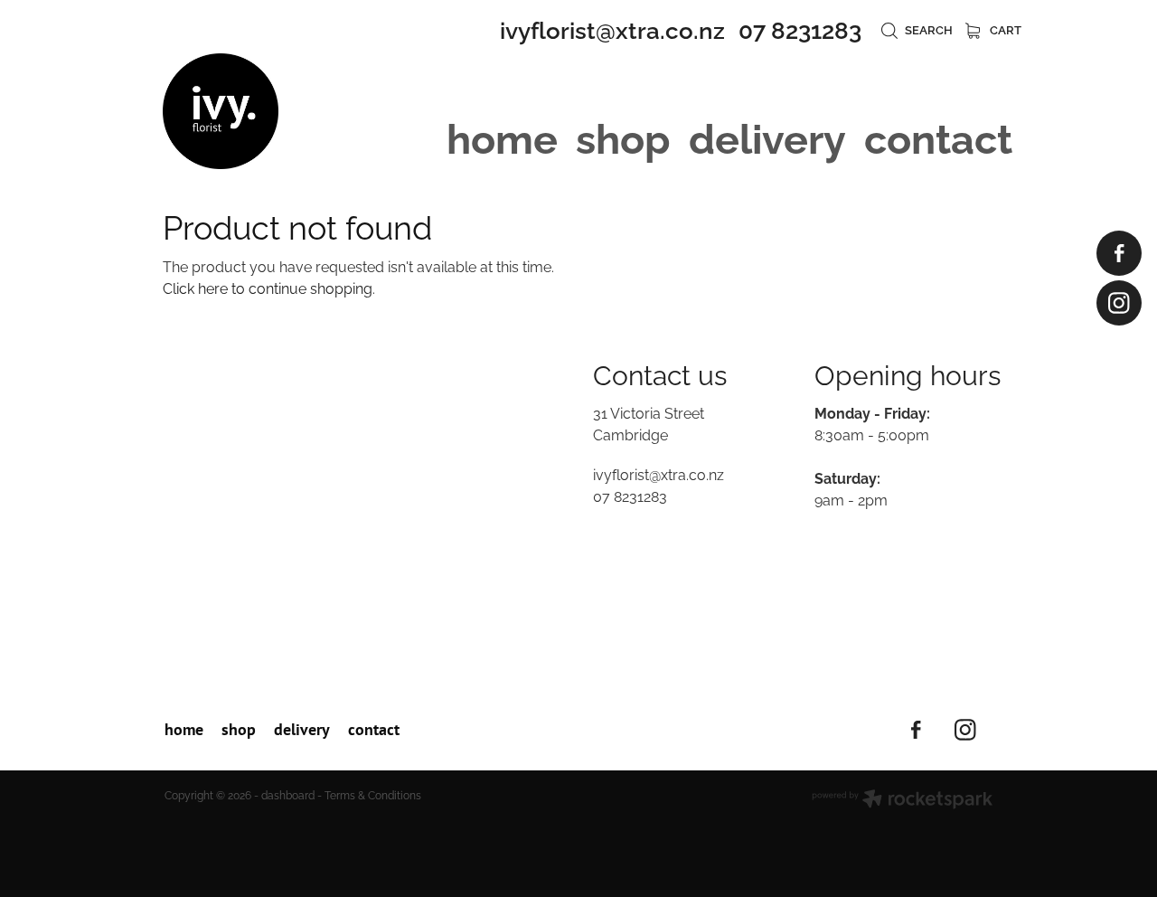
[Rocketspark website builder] (902, 800)
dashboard (288, 794)
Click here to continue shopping (267, 287)
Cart (1004, 29)
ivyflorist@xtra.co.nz (612, 28)
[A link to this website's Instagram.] (1119, 303)
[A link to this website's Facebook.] (1119, 253)
